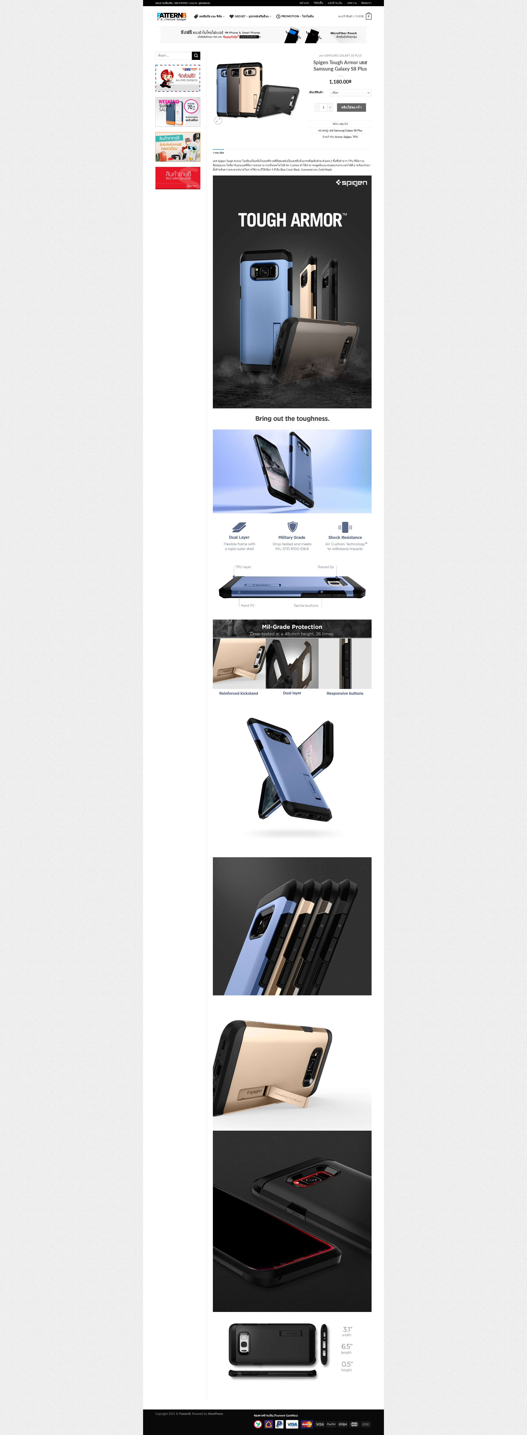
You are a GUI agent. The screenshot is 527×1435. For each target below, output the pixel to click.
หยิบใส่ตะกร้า (351, 107)
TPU (355, 137)
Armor (338, 137)
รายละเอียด (218, 153)
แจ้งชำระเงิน (335, 3)
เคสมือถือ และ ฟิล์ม (210, 16)
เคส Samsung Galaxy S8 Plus (340, 55)
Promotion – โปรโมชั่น (297, 16)
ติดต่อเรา (366, 3)
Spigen (347, 137)
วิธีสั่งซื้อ (318, 3)
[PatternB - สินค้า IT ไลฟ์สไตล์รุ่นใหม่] (171, 16)
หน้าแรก (304, 3)
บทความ (352, 3)
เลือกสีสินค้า (316, 92)
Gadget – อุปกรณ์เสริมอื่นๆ (252, 16)
